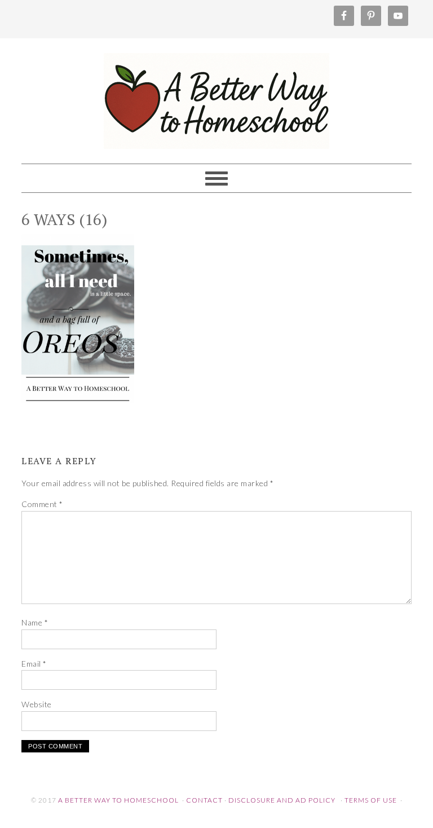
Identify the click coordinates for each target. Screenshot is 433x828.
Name (34, 622)
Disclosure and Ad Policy (281, 800)
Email (34, 663)
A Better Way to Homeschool (216, 96)
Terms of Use (370, 800)
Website (36, 704)
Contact (204, 800)
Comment (42, 504)
